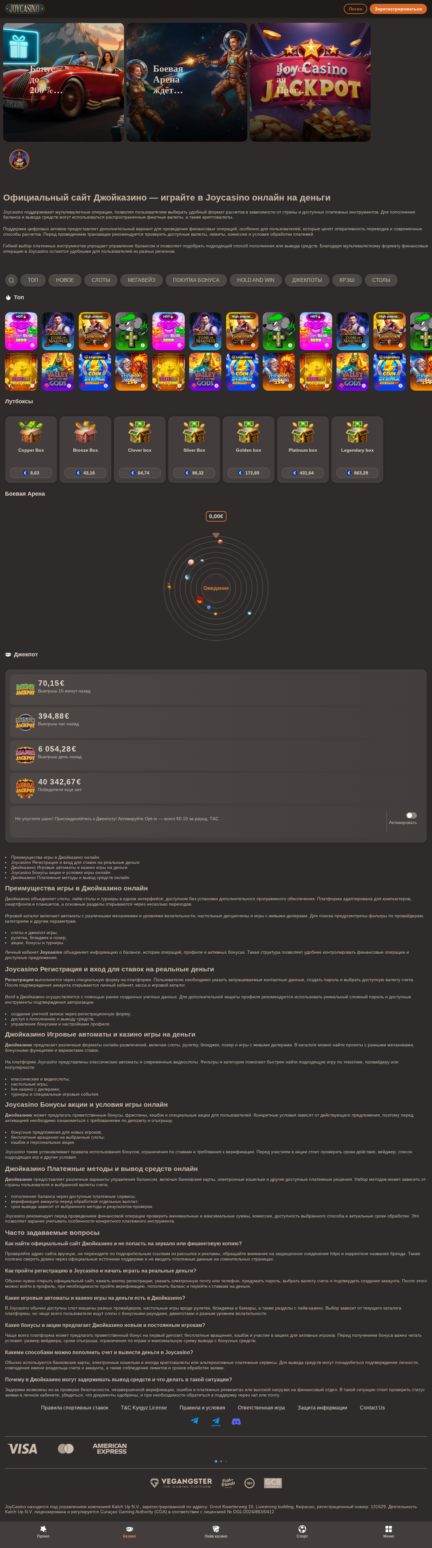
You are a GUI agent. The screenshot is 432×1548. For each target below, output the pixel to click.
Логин (355, 8)
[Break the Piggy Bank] (21, 372)
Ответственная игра (261, 1407)
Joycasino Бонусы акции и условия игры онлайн (60, 872)
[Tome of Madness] (58, 331)
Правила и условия (202, 1407)
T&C (214, 818)
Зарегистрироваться (398, 8)
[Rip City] (131, 331)
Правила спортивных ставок (74, 1407)
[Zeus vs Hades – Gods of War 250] (131, 372)
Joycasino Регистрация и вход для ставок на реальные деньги (75, 862)
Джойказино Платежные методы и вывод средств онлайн (70, 877)
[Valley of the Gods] (58, 372)
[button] (201, 280)
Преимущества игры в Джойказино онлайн (55, 857)
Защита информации (322, 1407)
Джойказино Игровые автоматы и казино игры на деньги (69, 867)
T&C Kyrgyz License (144, 1407)
